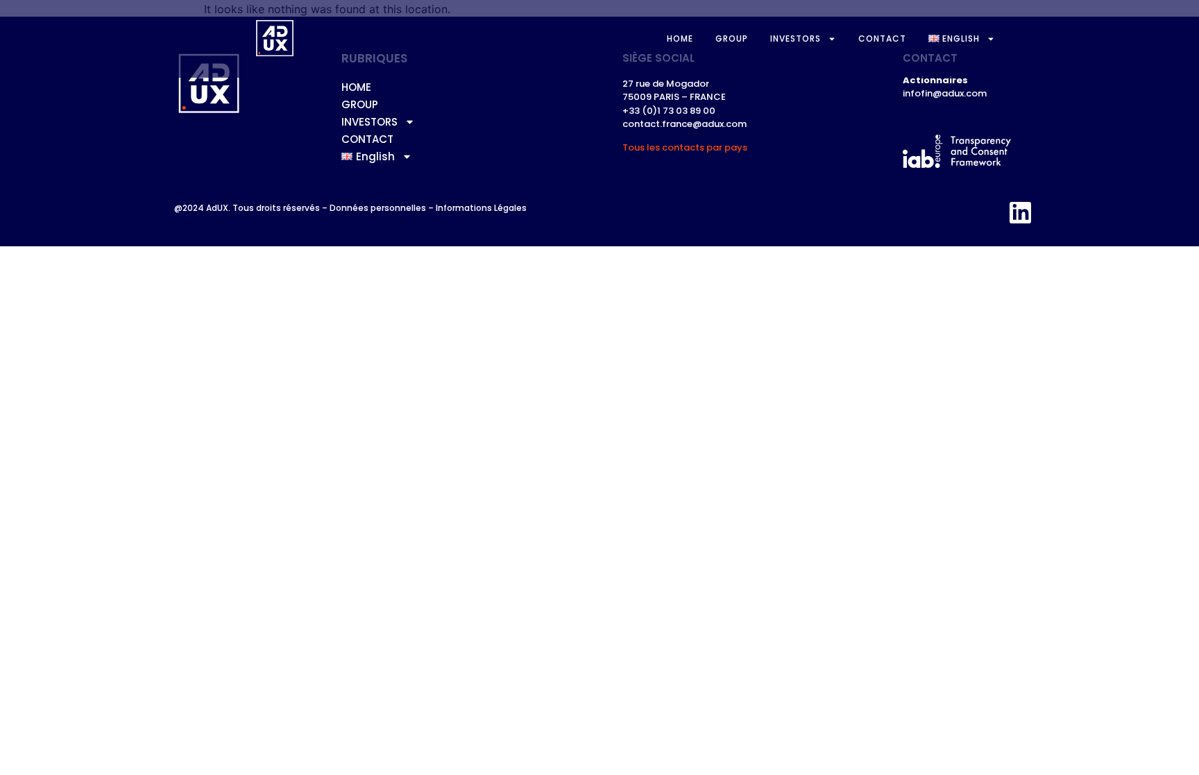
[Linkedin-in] (1020, 212)
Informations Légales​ (481, 208)
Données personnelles (378, 208)
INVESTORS (795, 38)
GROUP (731, 38)
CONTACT (882, 38)
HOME (680, 38)
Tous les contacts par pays (684, 147)
